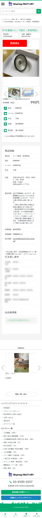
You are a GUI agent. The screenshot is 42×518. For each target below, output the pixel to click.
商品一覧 (14, 19)
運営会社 (7, 421)
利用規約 (7, 408)
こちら (34, 254)
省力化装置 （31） (10, 446)
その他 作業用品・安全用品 (11, 21)
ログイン (15, 516)
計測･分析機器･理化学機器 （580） (17, 449)
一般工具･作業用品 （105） (14, 458)
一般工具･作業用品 (25, 19)
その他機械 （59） (10, 452)
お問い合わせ (8, 417)
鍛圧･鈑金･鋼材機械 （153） (14, 436)
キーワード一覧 (9, 424)
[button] (5, 94)
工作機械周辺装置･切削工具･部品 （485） (19, 439)
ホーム (5, 516)
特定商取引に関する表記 (12, 414)
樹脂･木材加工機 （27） (12, 442)
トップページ (5, 19)
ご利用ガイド (26, 516)
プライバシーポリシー (12, 411)
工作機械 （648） (10, 433)
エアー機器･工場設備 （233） (15, 455)
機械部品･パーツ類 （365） (14, 465)
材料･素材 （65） (10, 468)
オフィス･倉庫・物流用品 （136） (16, 462)
